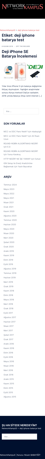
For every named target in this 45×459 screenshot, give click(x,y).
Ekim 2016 (8, 352)
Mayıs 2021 (9, 198)
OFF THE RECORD (23, 46)
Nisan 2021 (9, 202)
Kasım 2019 (9, 255)
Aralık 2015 (9, 379)
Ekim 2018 (8, 295)
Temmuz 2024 (10, 185)
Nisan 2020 (9, 233)
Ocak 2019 (8, 286)
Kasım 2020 (9, 211)
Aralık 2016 (9, 344)
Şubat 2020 (9, 242)
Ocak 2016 (8, 374)
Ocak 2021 (8, 207)
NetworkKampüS (7, 30)
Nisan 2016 (9, 366)
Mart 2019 (8, 282)
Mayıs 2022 (9, 193)
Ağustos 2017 (10, 317)
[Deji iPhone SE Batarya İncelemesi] (22, 71)
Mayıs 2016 (9, 361)
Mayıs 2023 (9, 189)
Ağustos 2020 (10, 216)
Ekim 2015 (8, 388)
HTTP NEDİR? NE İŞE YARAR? (17, 159)
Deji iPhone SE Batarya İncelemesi (19, 53)
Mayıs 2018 (9, 299)
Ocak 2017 (8, 339)
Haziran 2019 (10, 277)
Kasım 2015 (9, 383)
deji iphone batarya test (28, 30)
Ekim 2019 (8, 260)
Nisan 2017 (9, 326)
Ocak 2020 (9, 246)
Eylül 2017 (8, 313)
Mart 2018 (8, 304)
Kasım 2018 (9, 291)
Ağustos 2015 (10, 397)
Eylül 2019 (8, 264)
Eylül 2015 (8, 392)
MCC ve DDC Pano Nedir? (15, 131)
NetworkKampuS (8, 455)
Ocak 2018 (8, 308)
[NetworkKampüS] (22, 6)
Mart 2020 (8, 238)
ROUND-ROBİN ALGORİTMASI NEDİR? (21, 143)
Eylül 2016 (8, 357)
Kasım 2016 (9, 348)
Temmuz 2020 (10, 220)
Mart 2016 (8, 370)
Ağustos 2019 (10, 268)
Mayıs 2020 (9, 229)
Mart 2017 (8, 330)
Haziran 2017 (9, 322)
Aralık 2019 (9, 251)
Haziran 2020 (10, 224)
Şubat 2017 (9, 335)
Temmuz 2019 (10, 273)
